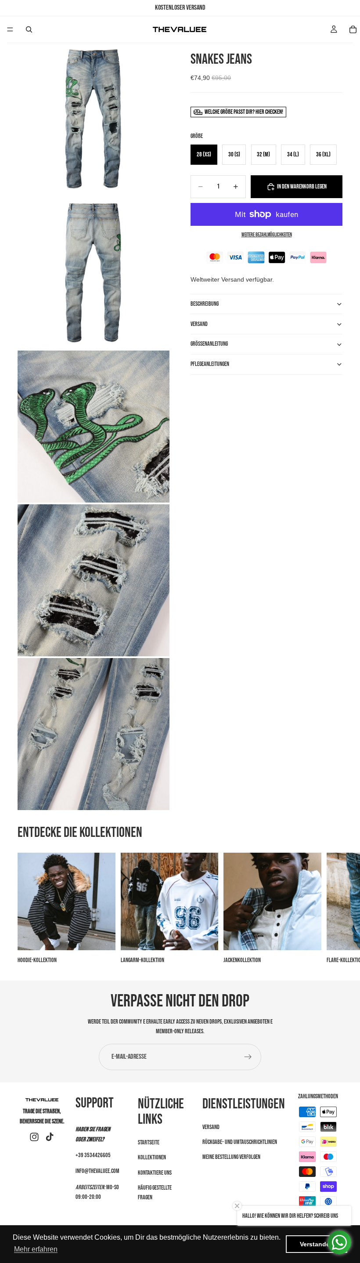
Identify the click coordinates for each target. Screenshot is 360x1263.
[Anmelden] (248, 1057)
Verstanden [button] (317, 1244)
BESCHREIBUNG (205, 304)
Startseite (148, 1142)
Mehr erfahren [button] (36, 1249)
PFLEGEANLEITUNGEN (210, 364)
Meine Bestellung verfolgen (231, 1157)
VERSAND (199, 324)
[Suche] (29, 29)
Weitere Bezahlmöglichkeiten (266, 235)
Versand (211, 1126)
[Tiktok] (49, 1137)
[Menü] (10, 29)
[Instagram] (34, 1137)
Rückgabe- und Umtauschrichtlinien (239, 1142)
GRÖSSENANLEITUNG (209, 343)
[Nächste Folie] (332, 909)
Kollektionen (152, 1157)
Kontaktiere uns (155, 1172)
